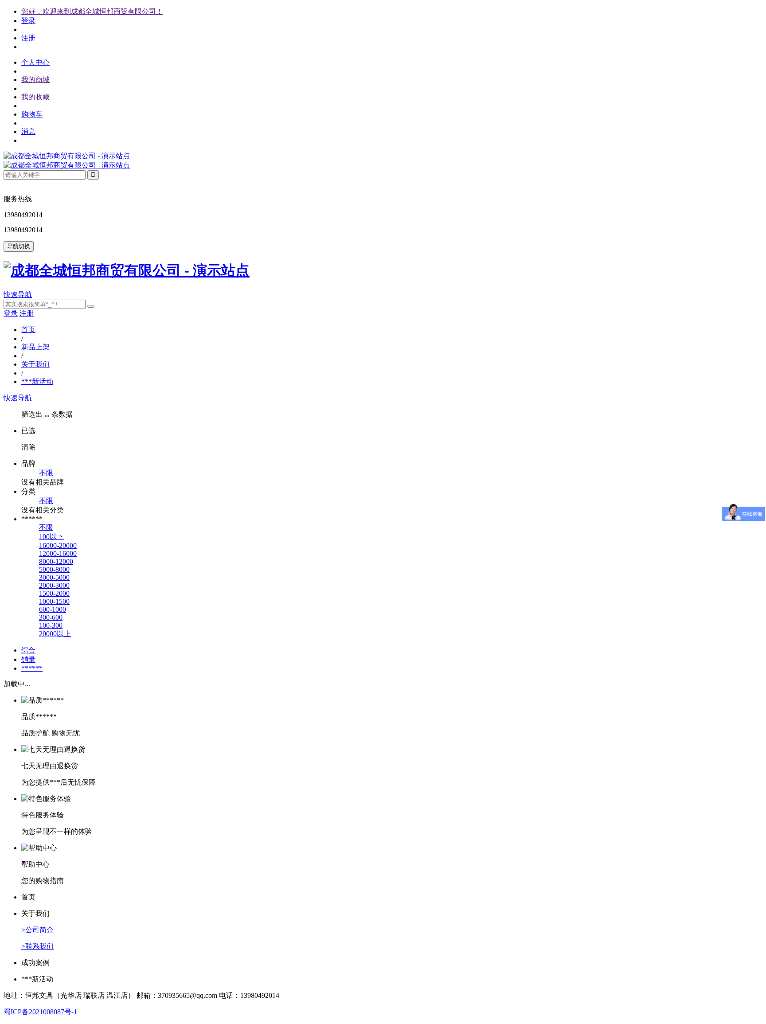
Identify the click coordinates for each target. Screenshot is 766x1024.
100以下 (51, 536)
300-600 (51, 617)
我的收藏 (35, 97)
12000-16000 (58, 553)
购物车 (32, 114)
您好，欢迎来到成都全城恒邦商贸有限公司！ (92, 11)
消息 (28, 131)
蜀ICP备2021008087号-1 (40, 1012)
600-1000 (52, 609)
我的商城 (35, 79)
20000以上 (55, 633)
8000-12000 (56, 561)
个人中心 (35, 62)
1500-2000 (54, 593)
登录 (28, 20)
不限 (46, 473)
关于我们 (35, 364)
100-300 (51, 625)
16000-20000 (58, 545)
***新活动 (37, 381)
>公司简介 (37, 930)
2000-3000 (54, 585)
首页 (28, 329)
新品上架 (35, 347)
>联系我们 (37, 946)
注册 (28, 38)
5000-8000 (54, 569)
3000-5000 (54, 577)
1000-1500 (54, 601)
